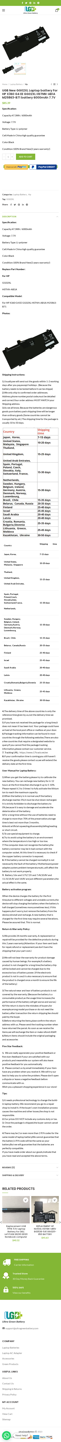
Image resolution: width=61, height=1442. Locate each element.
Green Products (10, 1364)
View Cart (7, 1413)
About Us (7, 1378)
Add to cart (25, 157)
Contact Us (8, 1383)
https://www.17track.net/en (34, 752)
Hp (26, 84)
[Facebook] (22, 3)
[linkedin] (34, 3)
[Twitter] (26, 3)
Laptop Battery (16, 84)
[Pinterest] (30, 3)
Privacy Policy (9, 1394)
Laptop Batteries (10, 1347)
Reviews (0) (8, 1167)
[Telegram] (38, 3)
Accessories (8, 1358)
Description (9, 216)
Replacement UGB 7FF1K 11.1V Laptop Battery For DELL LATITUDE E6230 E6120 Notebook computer (16, 1231)
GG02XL (10, 199)
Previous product (51, 84)
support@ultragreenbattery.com (21, 1328)
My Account (8, 1408)
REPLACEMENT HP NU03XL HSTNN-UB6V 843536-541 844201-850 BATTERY (45, 1230)
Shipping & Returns (12, 1388)
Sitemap (6, 1419)
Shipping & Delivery (13, 1175)
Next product (57, 84)
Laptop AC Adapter (12, 1353)
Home (4, 84)
